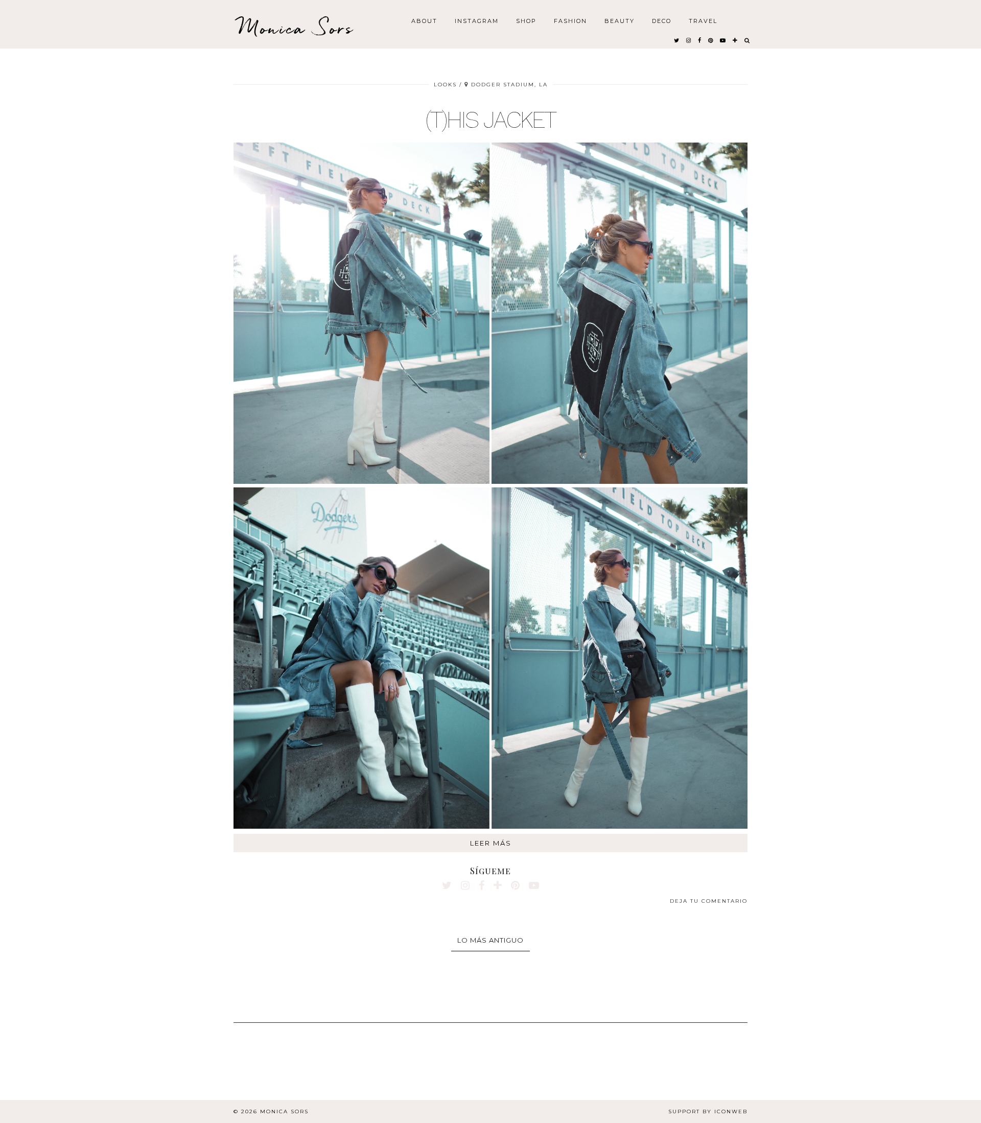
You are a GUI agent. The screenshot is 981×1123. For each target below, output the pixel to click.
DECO (661, 20)
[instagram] (689, 40)
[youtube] (723, 40)
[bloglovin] (735, 40)
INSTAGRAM (477, 20)
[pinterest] (711, 40)
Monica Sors (296, 27)
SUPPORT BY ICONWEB (708, 1111)
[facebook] (700, 40)
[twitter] (677, 40)
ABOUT (424, 20)
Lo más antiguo (490, 940)
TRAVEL (703, 20)
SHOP (526, 20)
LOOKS (445, 84)
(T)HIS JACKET (491, 119)
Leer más (490, 843)
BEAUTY (619, 20)
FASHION (570, 20)
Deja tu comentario (709, 901)
